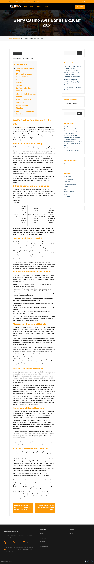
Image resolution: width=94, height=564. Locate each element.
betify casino (22, 127)
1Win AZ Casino (68, 179)
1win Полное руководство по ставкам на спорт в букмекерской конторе (72, 68)
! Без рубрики (68, 176)
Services (39, 6)
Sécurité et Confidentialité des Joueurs (23, 88)
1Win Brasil (67, 181)
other (65, 194)
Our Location (80, 6)
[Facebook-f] (86, 561)
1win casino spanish (70, 184)
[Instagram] (88, 561)
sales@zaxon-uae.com (26, 1)
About (32, 6)
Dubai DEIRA (38, 1)
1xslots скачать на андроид (72, 87)
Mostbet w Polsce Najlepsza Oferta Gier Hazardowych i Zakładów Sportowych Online (72, 74)
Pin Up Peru (67, 196)
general (66, 189)
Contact (46, 6)
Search (79, 53)
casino (66, 186)
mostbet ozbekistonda (70, 191)
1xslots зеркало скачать (71, 90)
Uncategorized (17, 53)
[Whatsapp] (91, 561)
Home (25, 6)
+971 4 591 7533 (14, 1)
